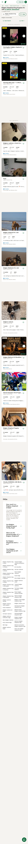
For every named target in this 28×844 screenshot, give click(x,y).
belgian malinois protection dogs (7, 617)
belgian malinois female (7, 600)
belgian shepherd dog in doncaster (8, 585)
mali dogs (5, 625)
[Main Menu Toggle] (2, 2)
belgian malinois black (7, 628)
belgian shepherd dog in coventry (8, 589)
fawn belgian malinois (18, 572)
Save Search (7, 20)
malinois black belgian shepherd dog (20, 610)
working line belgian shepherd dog (20, 606)
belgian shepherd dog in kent (8, 562)
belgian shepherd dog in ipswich (8, 577)
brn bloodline (18, 567)
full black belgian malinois (19, 589)
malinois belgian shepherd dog (18, 622)
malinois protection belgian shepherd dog (20, 625)
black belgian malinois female (18, 592)
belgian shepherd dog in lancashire (8, 597)
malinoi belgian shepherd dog (18, 596)
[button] (14, 36)
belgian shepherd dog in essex (8, 593)
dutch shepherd (7, 607)
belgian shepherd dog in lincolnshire (8, 574)
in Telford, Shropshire (12, 9)
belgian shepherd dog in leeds (8, 581)
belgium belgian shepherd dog (18, 618)
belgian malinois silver (19, 581)
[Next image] (24, 36)
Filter (23, 14)
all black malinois (7, 613)
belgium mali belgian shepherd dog (20, 600)
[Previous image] (4, 36)
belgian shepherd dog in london (8, 566)
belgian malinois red (20, 603)
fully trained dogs (7, 622)
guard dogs (17, 575)
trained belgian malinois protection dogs (19, 563)
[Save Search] (24, 839)
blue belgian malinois (20, 578)
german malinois (19, 569)
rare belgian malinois (8, 620)
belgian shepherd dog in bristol (8, 570)
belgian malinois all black (7, 610)
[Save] (23, 47)
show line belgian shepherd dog (19, 629)
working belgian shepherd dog (18, 614)
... (20, 5)
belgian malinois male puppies (7, 604)
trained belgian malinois (18, 585)
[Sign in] (25, 2)
